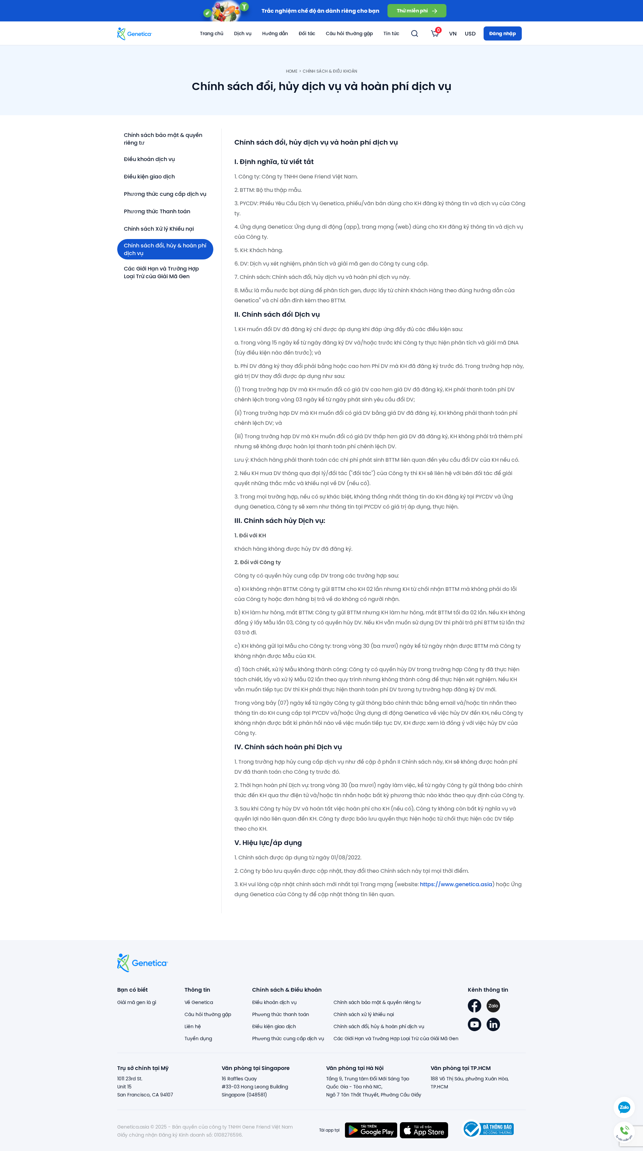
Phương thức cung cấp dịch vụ (165, 193)
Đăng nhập (502, 33)
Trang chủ (211, 33)
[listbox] (434, 33)
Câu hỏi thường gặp (349, 33)
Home (291, 71)
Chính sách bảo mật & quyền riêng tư (163, 138)
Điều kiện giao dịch (149, 176)
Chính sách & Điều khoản (330, 71)
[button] (624, 1132)
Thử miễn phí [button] (412, 10)
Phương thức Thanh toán (157, 211)
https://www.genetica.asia (456, 884)
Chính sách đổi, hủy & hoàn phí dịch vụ (165, 249)
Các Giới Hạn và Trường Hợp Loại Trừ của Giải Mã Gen (161, 272)
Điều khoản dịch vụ (149, 158)
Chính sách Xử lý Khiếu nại (159, 228)
